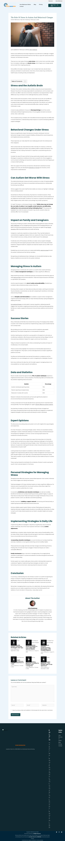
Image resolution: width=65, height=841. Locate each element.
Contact (60, 745)
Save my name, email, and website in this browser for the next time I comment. (32, 710)
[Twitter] (56, 832)
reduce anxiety (17, 277)
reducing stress (44, 250)
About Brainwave (49, 759)
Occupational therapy (16, 304)
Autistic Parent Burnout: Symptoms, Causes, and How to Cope (17, 662)
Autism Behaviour (15, 19)
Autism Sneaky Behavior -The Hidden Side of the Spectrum (46, 664)
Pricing (60, 744)
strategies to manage (34, 167)
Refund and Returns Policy (49, 801)
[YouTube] (61, 832)
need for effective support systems (44, 404)
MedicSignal (31, 833)
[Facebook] (59, 832)
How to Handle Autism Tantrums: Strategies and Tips (17, 646)
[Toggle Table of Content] (24, 81)
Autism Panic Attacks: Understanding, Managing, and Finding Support (46, 647)
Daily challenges (15, 225)
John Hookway (33, 49)
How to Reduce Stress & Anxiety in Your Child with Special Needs (31, 647)
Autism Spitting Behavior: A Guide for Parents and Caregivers (32, 664)
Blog (59, 742)
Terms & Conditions (49, 785)
